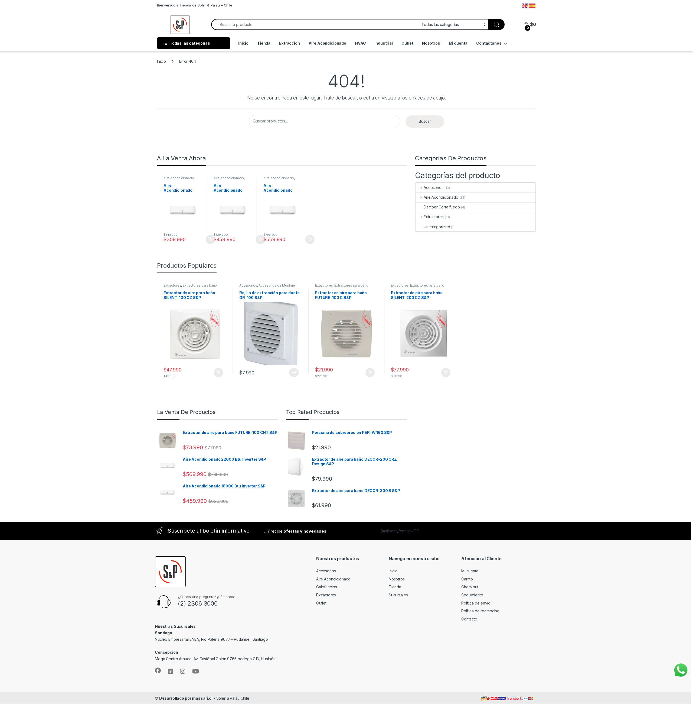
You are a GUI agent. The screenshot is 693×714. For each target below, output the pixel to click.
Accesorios (433, 187)
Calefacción (326, 587)
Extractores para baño (200, 285)
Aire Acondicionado (327, 43)
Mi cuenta (458, 43)
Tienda (263, 43)
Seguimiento (472, 595)
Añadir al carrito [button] (202, 239)
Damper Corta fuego (442, 207)
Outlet (407, 43)
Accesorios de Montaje (277, 285)
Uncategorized (437, 226)
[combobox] (315, 24)
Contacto (469, 619)
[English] (525, 6)
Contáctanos (488, 43)
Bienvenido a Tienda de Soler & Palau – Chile (194, 5)
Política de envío (476, 603)
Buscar (425, 121)
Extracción (289, 43)
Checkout (469, 587)
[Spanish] (532, 6)
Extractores (433, 216)
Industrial (383, 43)
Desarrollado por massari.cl (186, 698)
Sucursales (398, 595)
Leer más (286, 372)
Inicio (243, 43)
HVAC (360, 43)
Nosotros (431, 43)
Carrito (467, 579)
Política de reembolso (480, 611)
